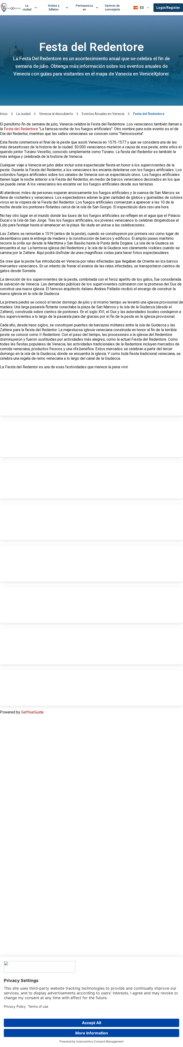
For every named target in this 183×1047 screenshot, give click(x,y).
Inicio (4, 114)
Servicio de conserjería (112, 7)
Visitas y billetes (53, 7)
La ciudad (26, 7)
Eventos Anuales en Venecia (103, 114)
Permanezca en (84, 7)
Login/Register (168, 8)
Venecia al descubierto (56, 114)
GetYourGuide (32, 712)
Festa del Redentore (21, 129)
